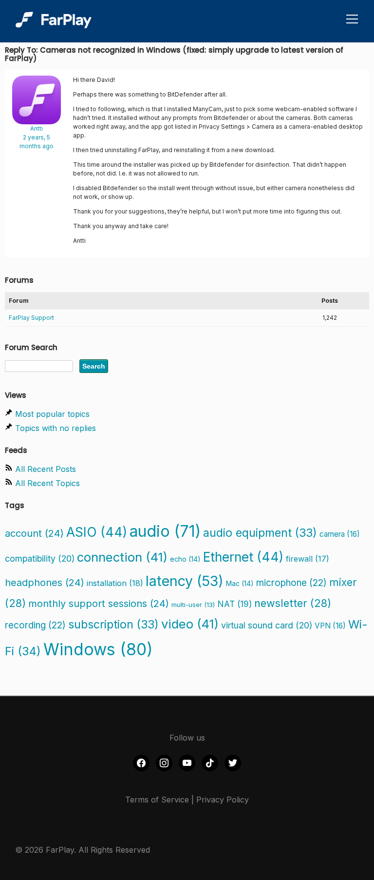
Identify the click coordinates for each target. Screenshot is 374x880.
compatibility (40, 558)
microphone (291, 582)
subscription (113, 624)
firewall (307, 559)
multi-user (193, 604)
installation (115, 583)
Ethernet (243, 557)
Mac (240, 583)
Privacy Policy (222, 799)
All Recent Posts (45, 469)
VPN (330, 625)
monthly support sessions (98, 603)
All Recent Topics (47, 483)
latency (185, 580)
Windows (98, 649)
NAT (234, 604)
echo (185, 559)
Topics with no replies (55, 428)
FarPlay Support (31, 317)
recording (35, 625)
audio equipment (260, 533)
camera (339, 534)
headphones (44, 582)
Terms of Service (157, 799)
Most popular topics (52, 414)
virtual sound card (266, 625)
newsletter (292, 603)
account (34, 533)
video (190, 623)
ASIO (96, 532)
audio (165, 531)
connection (122, 557)
